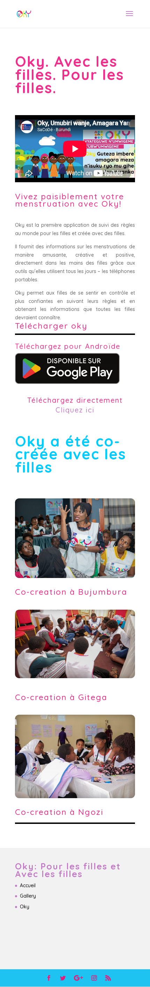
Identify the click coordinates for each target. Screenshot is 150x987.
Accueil (28, 885)
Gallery (28, 896)
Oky (24, 907)
